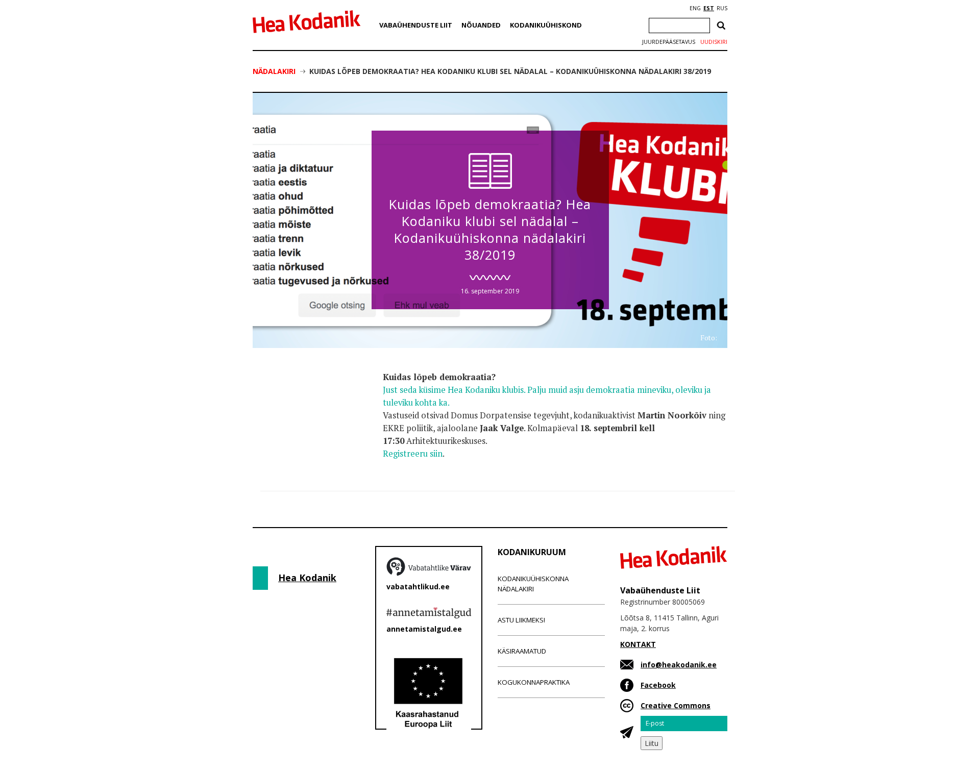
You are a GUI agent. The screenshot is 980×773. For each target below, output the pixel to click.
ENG (695, 8)
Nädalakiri (274, 71)
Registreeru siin (413, 453)
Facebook (658, 685)
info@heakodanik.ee (679, 664)
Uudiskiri (713, 41)
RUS (722, 8)
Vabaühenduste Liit (415, 25)
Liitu (651, 743)
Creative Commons (675, 705)
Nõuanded (481, 25)
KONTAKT (638, 644)
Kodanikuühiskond (546, 25)
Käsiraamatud (522, 651)
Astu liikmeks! (521, 620)
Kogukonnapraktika (534, 682)
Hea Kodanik (307, 577)
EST (708, 8)
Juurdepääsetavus (668, 41)
